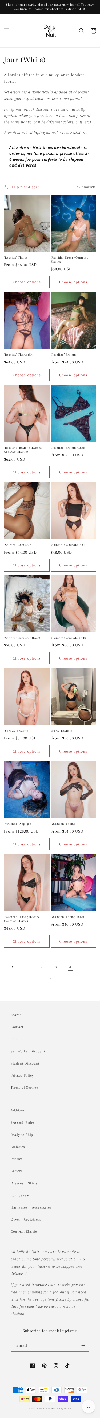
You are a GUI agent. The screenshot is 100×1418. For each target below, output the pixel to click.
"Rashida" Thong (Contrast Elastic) (69, 260)
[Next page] (50, 979)
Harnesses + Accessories (31, 1207)
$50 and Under (22, 1123)
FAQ (14, 1039)
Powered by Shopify (61, 1409)
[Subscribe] (83, 1345)
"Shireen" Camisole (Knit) (68, 545)
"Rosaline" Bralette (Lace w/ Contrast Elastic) (23, 450)
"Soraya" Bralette (16, 730)
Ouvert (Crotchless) (26, 1219)
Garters (16, 1171)
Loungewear (20, 1195)
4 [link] (70, 967)
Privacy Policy (22, 1075)
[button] (7, 31)
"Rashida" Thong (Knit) (19, 354)
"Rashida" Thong (15, 257)
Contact (17, 1027)
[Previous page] (13, 967)
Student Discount (25, 1063)
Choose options (27, 282)
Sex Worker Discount (28, 1051)
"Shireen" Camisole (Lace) (22, 638)
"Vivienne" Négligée (17, 824)
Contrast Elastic (24, 1231)
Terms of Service (24, 1087)
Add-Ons (18, 1110)
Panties (17, 1159)
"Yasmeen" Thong (63, 824)
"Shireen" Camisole (17, 545)
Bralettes (18, 1147)
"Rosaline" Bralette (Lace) (68, 448)
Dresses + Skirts (24, 1183)
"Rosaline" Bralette (64, 354)
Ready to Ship (22, 1135)
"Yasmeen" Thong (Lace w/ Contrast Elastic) (22, 919)
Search (16, 1015)
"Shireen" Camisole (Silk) (68, 638)
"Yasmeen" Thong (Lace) (67, 917)
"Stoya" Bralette (61, 730)
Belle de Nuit (43, 1409)
